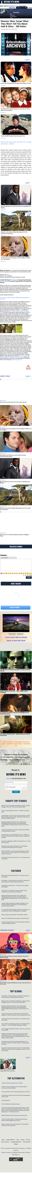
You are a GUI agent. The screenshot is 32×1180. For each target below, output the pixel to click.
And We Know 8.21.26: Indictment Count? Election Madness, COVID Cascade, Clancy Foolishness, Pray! (15, 1014)
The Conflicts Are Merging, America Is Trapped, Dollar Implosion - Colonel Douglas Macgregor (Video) (15, 1024)
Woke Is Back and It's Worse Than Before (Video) (14, 914)
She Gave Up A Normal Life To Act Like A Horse (13, 402)
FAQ (18, 1139)
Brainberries (3, 209)
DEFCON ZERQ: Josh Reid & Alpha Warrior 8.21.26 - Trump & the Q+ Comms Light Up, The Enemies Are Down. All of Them (15, 852)
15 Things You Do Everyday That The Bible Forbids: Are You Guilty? (15, 258)
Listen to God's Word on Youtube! (16, 637)
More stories (20, 10)
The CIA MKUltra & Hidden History (10, 1104)
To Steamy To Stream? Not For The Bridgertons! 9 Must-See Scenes (14, 713)
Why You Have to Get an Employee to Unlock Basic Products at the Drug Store (15, 1125)
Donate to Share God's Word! (16, 641)
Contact (22, 1139)
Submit (16, 792)
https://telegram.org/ (21, 757)
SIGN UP (8, 778)
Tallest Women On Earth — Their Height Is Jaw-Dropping (14, 691)
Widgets (16, 1144)
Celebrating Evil (5, 1100)
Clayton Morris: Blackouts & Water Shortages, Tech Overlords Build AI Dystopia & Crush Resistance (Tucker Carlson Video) (14, 905)
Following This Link (17, 359)
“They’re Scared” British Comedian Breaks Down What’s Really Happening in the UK (14, 1119)
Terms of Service (5, 1141)
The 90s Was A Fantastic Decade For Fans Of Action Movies (15, 670)
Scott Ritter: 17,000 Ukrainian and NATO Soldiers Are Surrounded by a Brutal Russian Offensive (15, 881)
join (8, 274)
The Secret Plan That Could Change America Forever (15, 1091)
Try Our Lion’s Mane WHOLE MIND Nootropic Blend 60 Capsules (15, 356)
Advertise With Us (10, 1139)
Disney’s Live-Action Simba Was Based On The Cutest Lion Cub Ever (14, 232)
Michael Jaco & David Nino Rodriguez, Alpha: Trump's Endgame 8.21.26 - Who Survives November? (15, 806)
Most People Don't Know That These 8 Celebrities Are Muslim (16, 207)
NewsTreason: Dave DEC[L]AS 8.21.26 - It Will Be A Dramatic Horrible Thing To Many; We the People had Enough (15, 836)
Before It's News (11, 1)
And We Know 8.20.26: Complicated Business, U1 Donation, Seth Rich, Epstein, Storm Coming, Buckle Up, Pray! (15, 1043)
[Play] (16, 623)
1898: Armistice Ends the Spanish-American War (14, 1115)
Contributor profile (13, 10)
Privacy (28, 1139)
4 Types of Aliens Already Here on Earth (11, 1083)
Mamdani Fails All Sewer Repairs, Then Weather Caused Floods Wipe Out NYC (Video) (14, 847)
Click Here (14, 280)
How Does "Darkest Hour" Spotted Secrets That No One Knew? (15, 734)
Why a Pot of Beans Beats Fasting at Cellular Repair (15, 918)
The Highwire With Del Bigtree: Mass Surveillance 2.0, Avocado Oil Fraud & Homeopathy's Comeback (15, 910)
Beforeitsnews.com (12, 6)
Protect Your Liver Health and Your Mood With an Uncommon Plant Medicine (14, 1087)
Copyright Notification (16, 1141)
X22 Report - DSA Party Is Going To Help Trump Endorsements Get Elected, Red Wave (14, 891)
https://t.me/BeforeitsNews (17, 760)
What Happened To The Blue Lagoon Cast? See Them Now (7, 1070)
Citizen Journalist (5, 281)
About (3, 1139)
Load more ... (16, 607)
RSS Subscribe (26, 1141)
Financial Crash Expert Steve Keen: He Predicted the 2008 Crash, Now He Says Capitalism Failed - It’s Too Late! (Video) (15, 1049)
